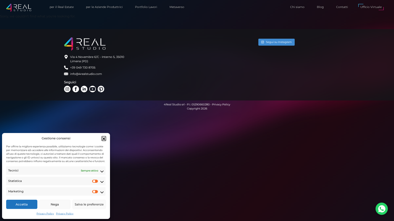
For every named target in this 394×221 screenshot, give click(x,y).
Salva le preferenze (89, 204)
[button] (104, 138)
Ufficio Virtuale (371, 7)
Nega (55, 204)
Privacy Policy (45, 213)
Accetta (22, 204)
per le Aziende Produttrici (104, 7)
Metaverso (177, 7)
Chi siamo (297, 7)
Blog (320, 7)
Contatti (342, 7)
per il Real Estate (62, 7)
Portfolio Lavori (146, 7)
